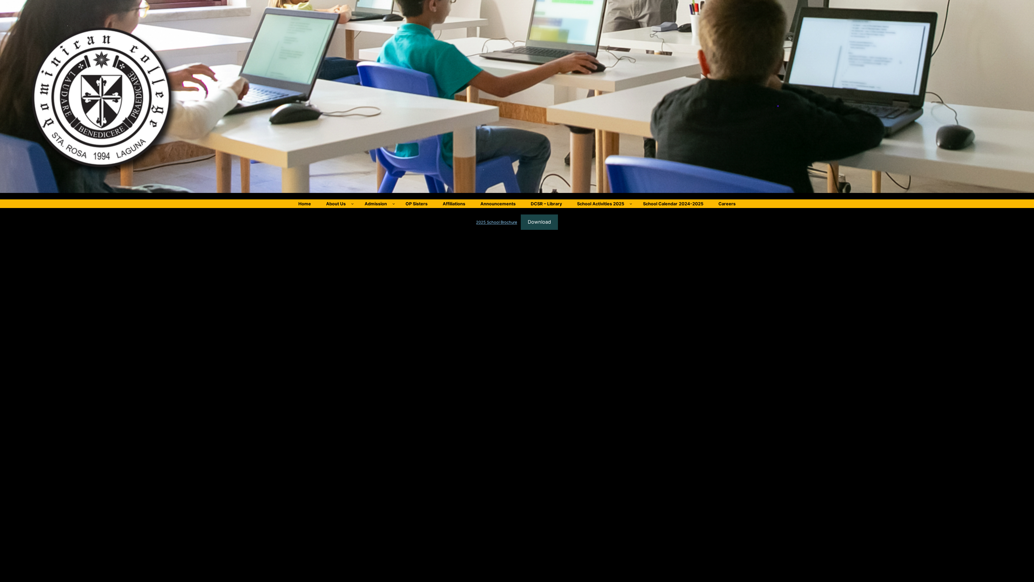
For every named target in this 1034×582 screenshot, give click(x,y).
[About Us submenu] (352, 203)
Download (539, 222)
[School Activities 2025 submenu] (631, 203)
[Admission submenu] (393, 203)
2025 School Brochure (496, 222)
